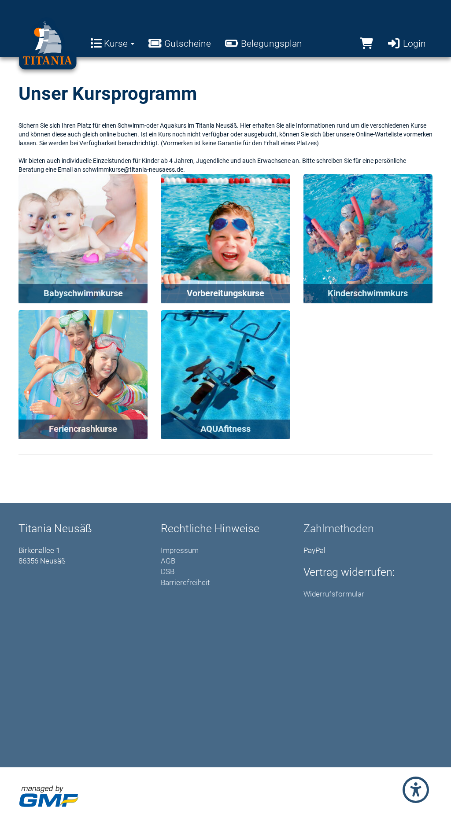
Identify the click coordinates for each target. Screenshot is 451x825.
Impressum (180, 550)
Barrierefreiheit (185, 582)
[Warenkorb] (366, 43)
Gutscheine (186, 43)
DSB (167, 571)
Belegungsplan (270, 43)
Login (413, 43)
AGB (168, 560)
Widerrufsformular (333, 593)
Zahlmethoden (338, 528)
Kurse (116, 43)
